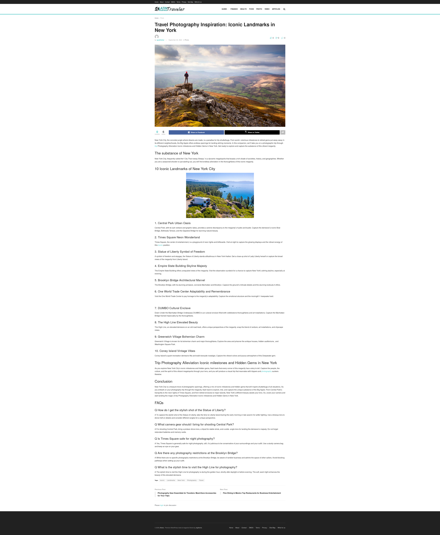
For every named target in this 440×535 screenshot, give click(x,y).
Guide (224, 9)
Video (267, 9)
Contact (167, 2)
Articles (276, 9)
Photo (259, 9)
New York (181, 480)
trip (156, 146)
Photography (192, 480)
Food (251, 9)
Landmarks (171, 480)
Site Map (190, 2)
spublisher (160, 40)
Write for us (198, 2)
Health (243, 9)
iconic (160, 245)
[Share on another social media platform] (282, 132)
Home (156, 2)
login (162, 505)
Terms (178, 2)
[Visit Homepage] (170, 9)
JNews (162, 528)
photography (266, 371)
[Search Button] (284, 9)
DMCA (173, 2)
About (162, 2)
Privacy (184, 2)
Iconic (162, 480)
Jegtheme (199, 528)
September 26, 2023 (175, 40)
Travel (201, 480)
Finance (234, 9)
